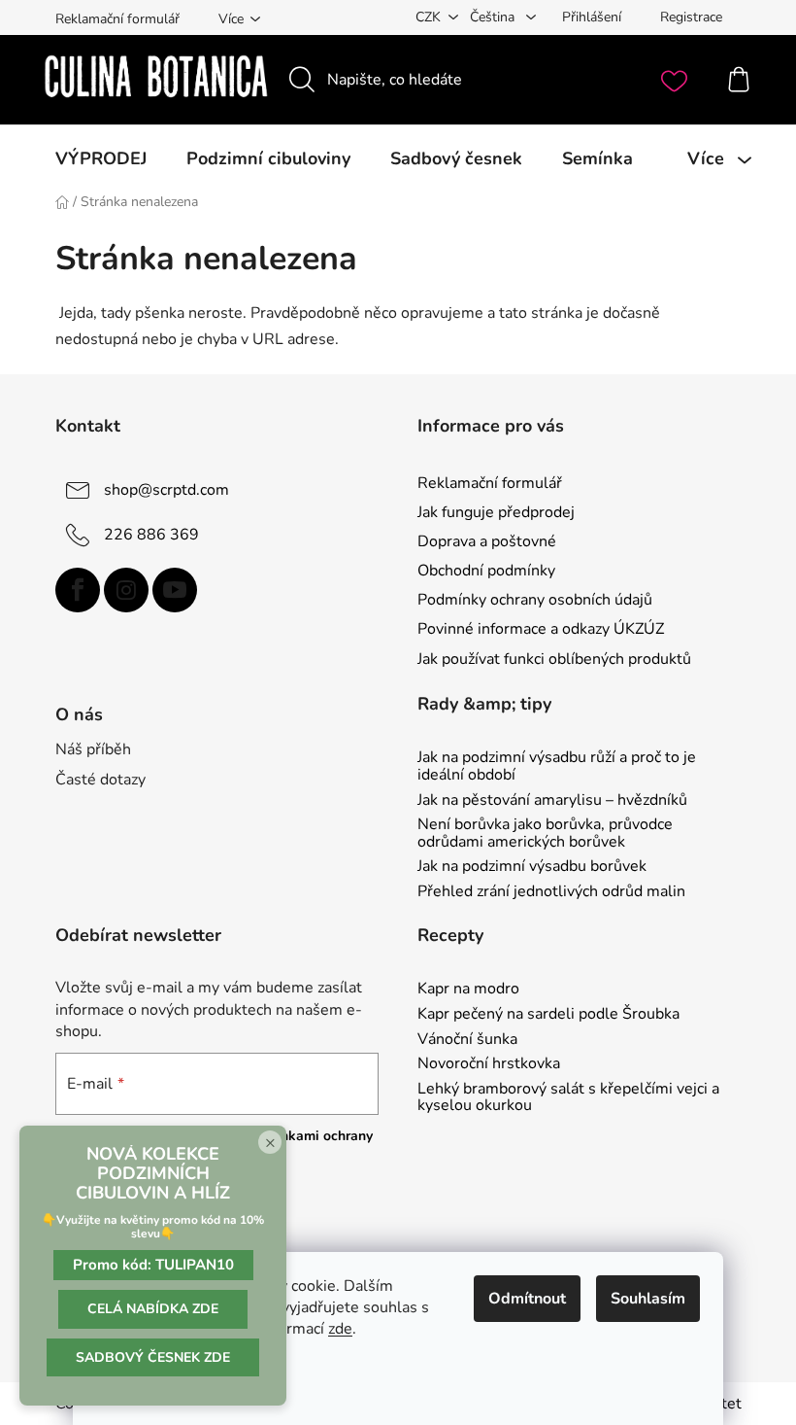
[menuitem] (101, 158)
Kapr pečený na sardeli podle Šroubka (548, 1015)
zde (340, 1328)
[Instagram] (126, 590)
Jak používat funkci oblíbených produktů (554, 659)
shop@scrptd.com (166, 490)
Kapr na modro (468, 989)
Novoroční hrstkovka (488, 1064)
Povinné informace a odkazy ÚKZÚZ (540, 629)
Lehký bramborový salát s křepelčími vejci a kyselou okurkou (568, 1098)
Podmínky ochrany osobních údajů (534, 599)
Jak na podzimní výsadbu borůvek (532, 867)
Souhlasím (648, 1298)
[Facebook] (77, 590)
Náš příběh (93, 749)
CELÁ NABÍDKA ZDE (152, 1309)
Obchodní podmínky (486, 570)
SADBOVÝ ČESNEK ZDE (153, 1357)
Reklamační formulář (117, 19)
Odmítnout (527, 1298)
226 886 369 (151, 534)
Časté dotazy (100, 779)
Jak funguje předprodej (496, 512)
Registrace (691, 17)
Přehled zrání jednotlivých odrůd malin (551, 892)
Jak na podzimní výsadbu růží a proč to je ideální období (556, 766)
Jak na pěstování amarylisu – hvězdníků (552, 801)
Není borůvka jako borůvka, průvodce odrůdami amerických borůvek (545, 834)
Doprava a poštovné (486, 541)
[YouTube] (174, 590)
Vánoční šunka (467, 1040)
